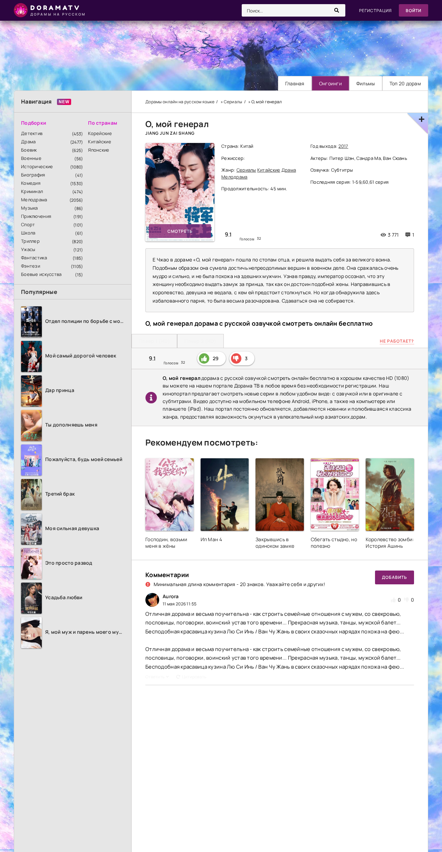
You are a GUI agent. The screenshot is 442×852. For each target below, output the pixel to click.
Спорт (28, 224)
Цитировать (194, 677)
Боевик (29, 150)
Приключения (36, 216)
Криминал (32, 191)
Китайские (99, 141)
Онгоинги (330, 83)
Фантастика (34, 258)
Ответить (154, 677)
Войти (413, 10)
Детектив (31, 133)
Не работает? (397, 341)
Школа (28, 233)
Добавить (394, 577)
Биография (33, 175)
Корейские (100, 133)
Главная (295, 83)
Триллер (30, 241)
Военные (31, 158)
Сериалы (246, 170)
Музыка (29, 208)
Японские (98, 150)
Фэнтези (30, 266)
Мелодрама (34, 200)
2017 (343, 146)
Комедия (30, 183)
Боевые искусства (41, 274)
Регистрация (375, 10)
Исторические (37, 166)
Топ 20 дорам (405, 83)
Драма (28, 141)
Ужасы (28, 249)
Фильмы (365, 83)
